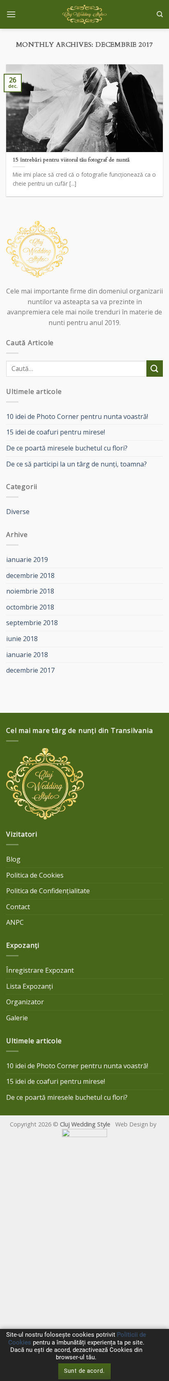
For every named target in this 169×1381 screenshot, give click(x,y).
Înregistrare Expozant (40, 970)
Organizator (25, 1001)
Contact (18, 906)
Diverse (18, 511)
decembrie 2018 (30, 575)
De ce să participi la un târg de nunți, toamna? (76, 464)
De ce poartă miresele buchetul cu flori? (67, 448)
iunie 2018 (22, 638)
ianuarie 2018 (27, 654)
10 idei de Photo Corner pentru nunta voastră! (77, 416)
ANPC (15, 922)
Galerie (17, 1017)
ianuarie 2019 (27, 559)
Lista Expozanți (29, 986)
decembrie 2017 (30, 670)
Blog (13, 859)
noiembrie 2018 (30, 591)
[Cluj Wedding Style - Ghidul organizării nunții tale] (84, 14)
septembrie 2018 (32, 622)
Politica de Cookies (35, 875)
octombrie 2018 (30, 607)
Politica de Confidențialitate (48, 890)
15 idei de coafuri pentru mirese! (55, 432)
